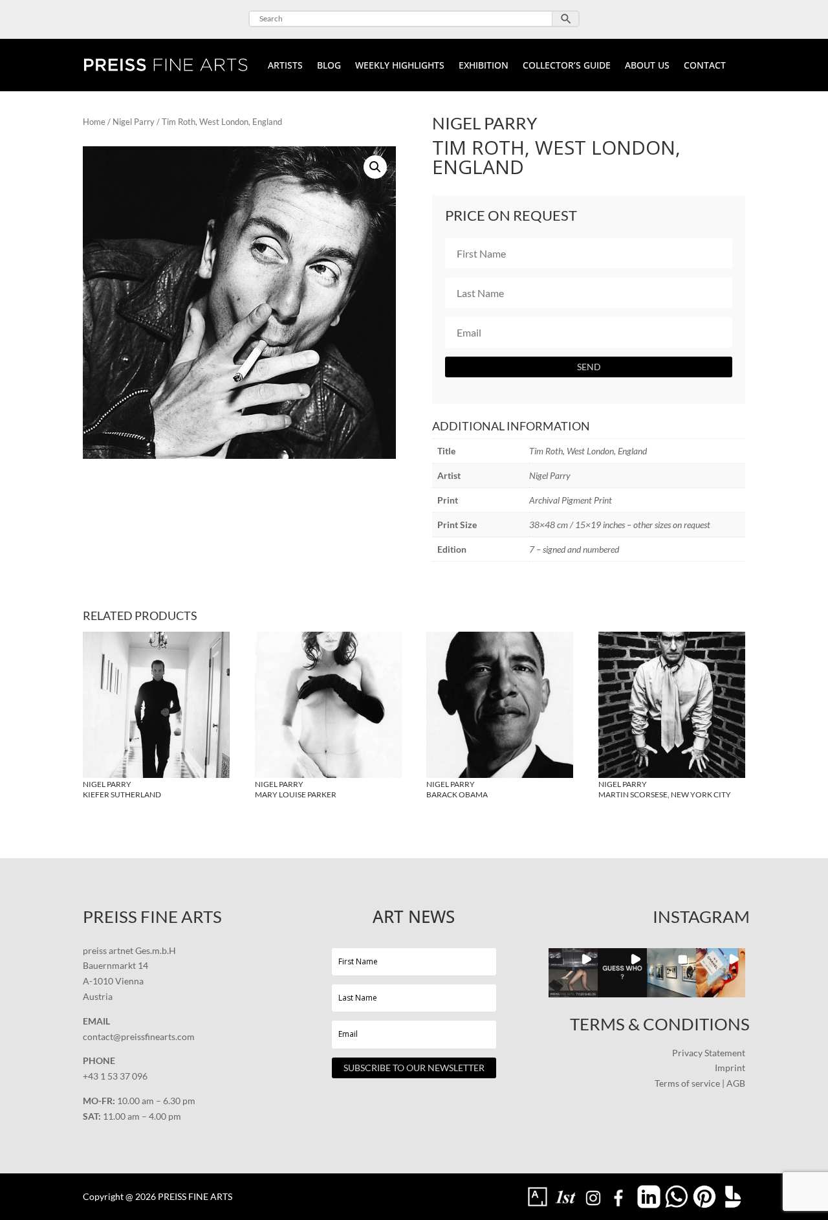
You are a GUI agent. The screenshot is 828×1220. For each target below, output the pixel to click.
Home (94, 121)
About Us (647, 66)
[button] (375, 167)
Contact (705, 66)
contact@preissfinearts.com (139, 1036)
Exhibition (483, 66)
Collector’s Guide (567, 66)
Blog (329, 66)
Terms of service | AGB (700, 1083)
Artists (285, 66)
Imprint (730, 1067)
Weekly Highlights (399, 66)
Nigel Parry (134, 121)
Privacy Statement (708, 1052)
